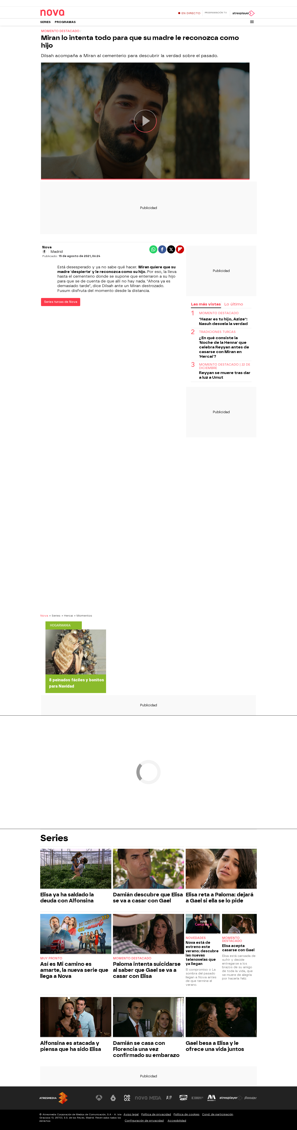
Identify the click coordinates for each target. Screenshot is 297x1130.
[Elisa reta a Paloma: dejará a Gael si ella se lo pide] (221, 869)
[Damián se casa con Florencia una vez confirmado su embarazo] (148, 1017)
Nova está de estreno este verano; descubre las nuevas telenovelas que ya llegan (202, 953)
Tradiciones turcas (217, 332)
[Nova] (65, 13)
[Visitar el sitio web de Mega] (155, 1098)
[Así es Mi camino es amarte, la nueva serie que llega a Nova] (75, 934)
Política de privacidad (156, 1114)
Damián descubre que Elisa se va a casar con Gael (148, 898)
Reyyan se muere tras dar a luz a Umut (224, 375)
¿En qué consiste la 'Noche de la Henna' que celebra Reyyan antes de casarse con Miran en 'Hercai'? (224, 347)
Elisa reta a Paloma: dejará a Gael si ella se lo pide (219, 898)
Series (45, 22)
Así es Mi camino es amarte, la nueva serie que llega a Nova (74, 970)
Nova (44, 615)
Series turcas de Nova (60, 302)
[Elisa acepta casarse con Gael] (239, 924)
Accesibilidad (176, 1120)
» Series (54, 615)
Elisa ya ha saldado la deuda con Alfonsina (67, 898)
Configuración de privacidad (144, 1120)
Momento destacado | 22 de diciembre (224, 366)
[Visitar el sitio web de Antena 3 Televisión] (99, 1098)
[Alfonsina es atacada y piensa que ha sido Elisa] (75, 1017)
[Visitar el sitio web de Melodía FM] (211, 1098)
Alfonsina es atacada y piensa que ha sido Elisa (70, 1046)
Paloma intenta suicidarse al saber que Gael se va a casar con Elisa (147, 970)
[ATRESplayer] (243, 13)
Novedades (196, 938)
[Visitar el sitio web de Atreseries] (169, 1098)
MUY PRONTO (51, 958)
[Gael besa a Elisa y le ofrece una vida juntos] (221, 1017)
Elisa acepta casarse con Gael (238, 948)
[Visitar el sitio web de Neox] (127, 1098)
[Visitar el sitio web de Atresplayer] (231, 1098)
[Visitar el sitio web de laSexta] (113, 1098)
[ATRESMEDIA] (53, 1098)
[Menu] (252, 22)
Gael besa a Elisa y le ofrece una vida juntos (215, 1046)
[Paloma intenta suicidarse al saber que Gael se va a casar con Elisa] (148, 934)
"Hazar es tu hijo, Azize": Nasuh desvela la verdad (223, 321)
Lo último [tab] (233, 304)
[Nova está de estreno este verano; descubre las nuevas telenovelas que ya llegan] (203, 924)
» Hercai (67, 615)
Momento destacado (219, 313)
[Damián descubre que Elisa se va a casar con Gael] (148, 869)
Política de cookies (186, 1114)
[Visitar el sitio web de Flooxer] (250, 1098)
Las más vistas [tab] (206, 304)
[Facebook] (44, 252)
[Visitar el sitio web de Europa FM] (197, 1098)
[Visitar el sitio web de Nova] (141, 1098)
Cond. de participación (217, 1114)
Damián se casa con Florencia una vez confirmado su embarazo (146, 1049)
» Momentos (83, 615)
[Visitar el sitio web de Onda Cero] (183, 1098)
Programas (65, 22)
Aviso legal (131, 1114)
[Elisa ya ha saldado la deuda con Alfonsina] (75, 869)
